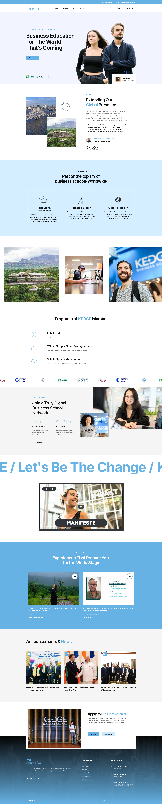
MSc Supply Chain (86, 772)
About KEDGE (85, 766)
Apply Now (84, 779)
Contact (81, 8)
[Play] (81, 507)
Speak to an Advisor (120, 774)
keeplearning (118, 800)
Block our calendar (118, 776)
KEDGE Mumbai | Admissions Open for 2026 (44, 2)
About (57, 8)
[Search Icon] (119, 8)
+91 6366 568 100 (107, 2)
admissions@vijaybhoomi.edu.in (126, 2)
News (74, 8)
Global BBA (84, 769)
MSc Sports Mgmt (86, 776)
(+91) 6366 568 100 (120, 766)
